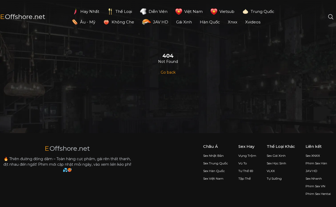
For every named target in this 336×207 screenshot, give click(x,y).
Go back (168, 72)
